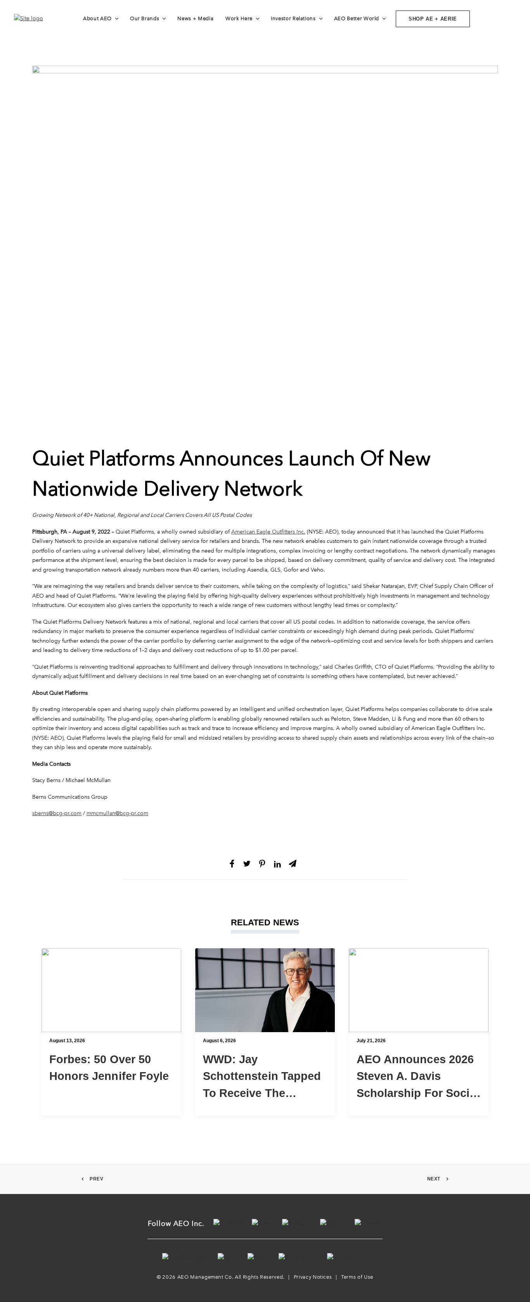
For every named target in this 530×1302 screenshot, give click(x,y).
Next (433, 1179)
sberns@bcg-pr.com (56, 813)
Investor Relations (293, 18)
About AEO (97, 18)
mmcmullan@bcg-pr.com (117, 813)
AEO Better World (356, 18)
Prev (96, 1179)
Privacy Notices (313, 1277)
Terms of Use (357, 1277)
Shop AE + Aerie (433, 19)
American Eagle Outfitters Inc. (268, 531)
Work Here (239, 18)
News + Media (195, 18)
